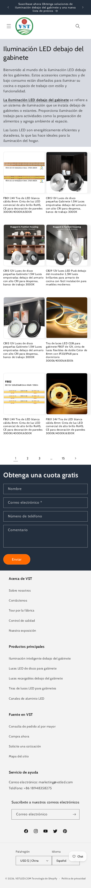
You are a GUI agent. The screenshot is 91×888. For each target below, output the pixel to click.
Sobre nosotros (20, 590)
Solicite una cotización (25, 746)
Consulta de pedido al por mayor (32, 726)
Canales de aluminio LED (26, 698)
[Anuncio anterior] (8, 7)
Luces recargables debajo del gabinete (36, 678)
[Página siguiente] (75, 458)
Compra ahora (19, 736)
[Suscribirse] (74, 814)
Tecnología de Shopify (44, 878)
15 (63, 458)
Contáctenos (18, 600)
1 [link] (15, 458)
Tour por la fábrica (21, 610)
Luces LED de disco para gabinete (33, 668)
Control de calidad (22, 621)
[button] (9, 26)
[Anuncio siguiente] (83, 7)
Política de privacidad (74, 878)
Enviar (17, 559)
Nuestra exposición (22, 631)
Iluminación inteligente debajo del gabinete (40, 658)
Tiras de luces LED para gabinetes (32, 688)
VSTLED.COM (23, 878)
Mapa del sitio (19, 756)
